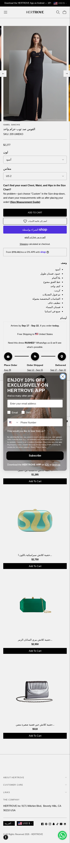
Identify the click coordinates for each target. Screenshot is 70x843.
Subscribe (35, 455)
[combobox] (13, 422)
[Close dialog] (62, 376)
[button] (5, 837)
